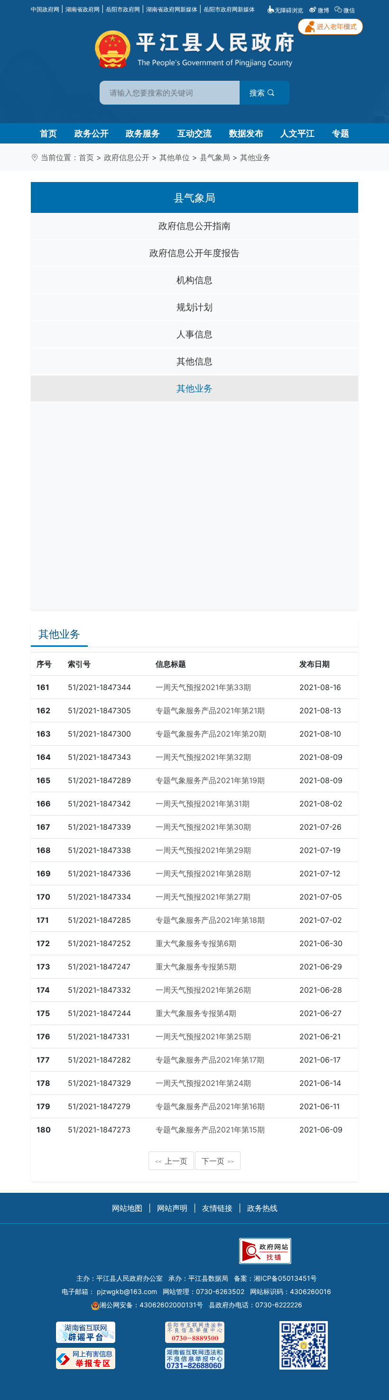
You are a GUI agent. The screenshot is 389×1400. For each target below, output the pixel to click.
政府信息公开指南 (194, 225)
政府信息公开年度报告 (194, 253)
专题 (340, 133)
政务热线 (262, 1208)
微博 (323, 10)
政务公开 (91, 133)
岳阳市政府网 (123, 9)
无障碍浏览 (289, 10)
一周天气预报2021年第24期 (203, 1083)
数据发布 (246, 133)
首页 (48, 133)
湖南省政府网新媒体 (171, 9)
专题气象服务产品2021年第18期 (210, 920)
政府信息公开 (126, 157)
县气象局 (215, 157)
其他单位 (174, 157)
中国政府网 (45, 9)
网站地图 (127, 1208)
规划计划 (194, 307)
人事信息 (194, 334)
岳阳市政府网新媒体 (229, 9)
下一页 (218, 1161)
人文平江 (297, 133)
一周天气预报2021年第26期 (203, 990)
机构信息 (194, 280)
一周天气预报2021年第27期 (203, 896)
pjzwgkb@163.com (127, 1291)
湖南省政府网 (82, 9)
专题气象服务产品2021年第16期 (210, 1106)
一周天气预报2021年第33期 (203, 687)
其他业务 (255, 157)
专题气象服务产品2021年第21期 (210, 710)
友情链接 (217, 1208)
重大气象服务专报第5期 (196, 966)
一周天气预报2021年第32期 (203, 757)
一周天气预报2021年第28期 (203, 873)
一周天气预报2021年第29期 (203, 850)
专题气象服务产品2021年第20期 (211, 733)
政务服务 (143, 133)
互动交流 (194, 133)
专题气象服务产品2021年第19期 (210, 780)
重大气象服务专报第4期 (196, 1013)
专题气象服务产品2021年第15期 (210, 1129)
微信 (349, 10)
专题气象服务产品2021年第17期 (210, 1059)
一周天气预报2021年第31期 (203, 803)
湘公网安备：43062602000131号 (151, 1305)
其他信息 (194, 361)
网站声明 (172, 1208)
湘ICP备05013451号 (285, 1278)
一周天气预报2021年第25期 (203, 1036)
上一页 (171, 1161)
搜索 (258, 92)
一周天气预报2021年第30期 (203, 827)
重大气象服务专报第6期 (196, 943)
